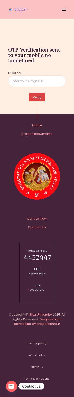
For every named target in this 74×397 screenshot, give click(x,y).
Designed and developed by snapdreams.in (38, 321)
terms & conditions (36, 379)
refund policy (37, 355)
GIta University (40, 314)
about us (37, 367)
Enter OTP (16, 73)
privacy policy (37, 343)
